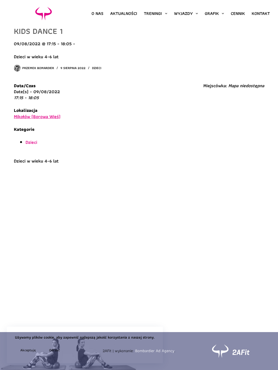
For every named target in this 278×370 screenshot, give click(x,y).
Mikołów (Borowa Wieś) (37, 116)
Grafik (212, 13)
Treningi (153, 13)
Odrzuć (54, 350)
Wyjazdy (183, 13)
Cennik (238, 13)
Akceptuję (28, 350)
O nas (97, 13)
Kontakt (261, 13)
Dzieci (96, 67)
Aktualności (123, 13)
